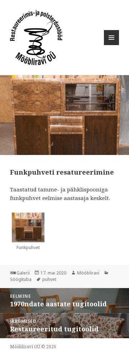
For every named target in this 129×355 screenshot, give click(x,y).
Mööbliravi (88, 273)
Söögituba (21, 279)
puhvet (49, 279)
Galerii (23, 273)
